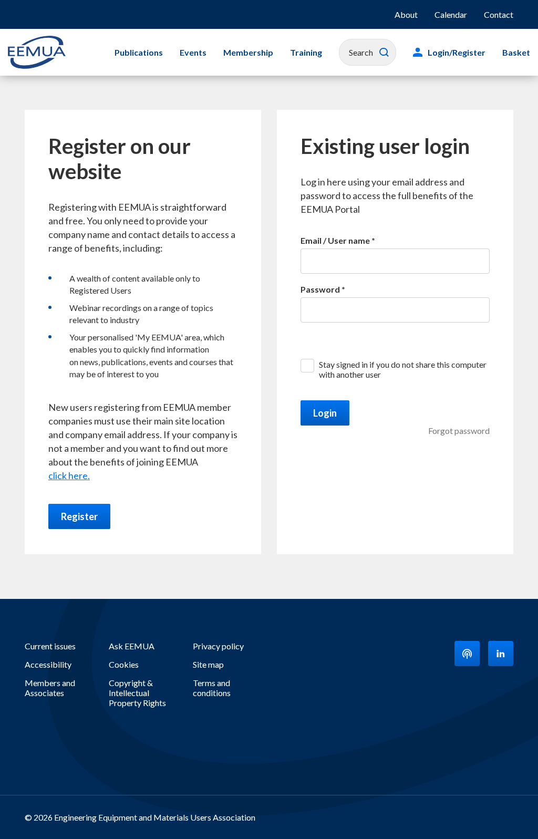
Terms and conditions (212, 688)
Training (306, 52)
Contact (498, 14)
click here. (69, 475)
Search (384, 52)
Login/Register (456, 52)
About (406, 14)
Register (79, 516)
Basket (516, 52)
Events (193, 52)
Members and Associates (50, 688)
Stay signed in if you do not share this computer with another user (403, 369)
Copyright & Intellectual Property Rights (137, 693)
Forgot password (459, 431)
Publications (139, 52)
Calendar (450, 14)
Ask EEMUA (131, 646)
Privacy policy (218, 646)
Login (325, 413)
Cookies (124, 664)
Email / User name (335, 240)
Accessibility (48, 664)
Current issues (50, 646)
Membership (248, 52)
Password (320, 289)
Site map (208, 664)
